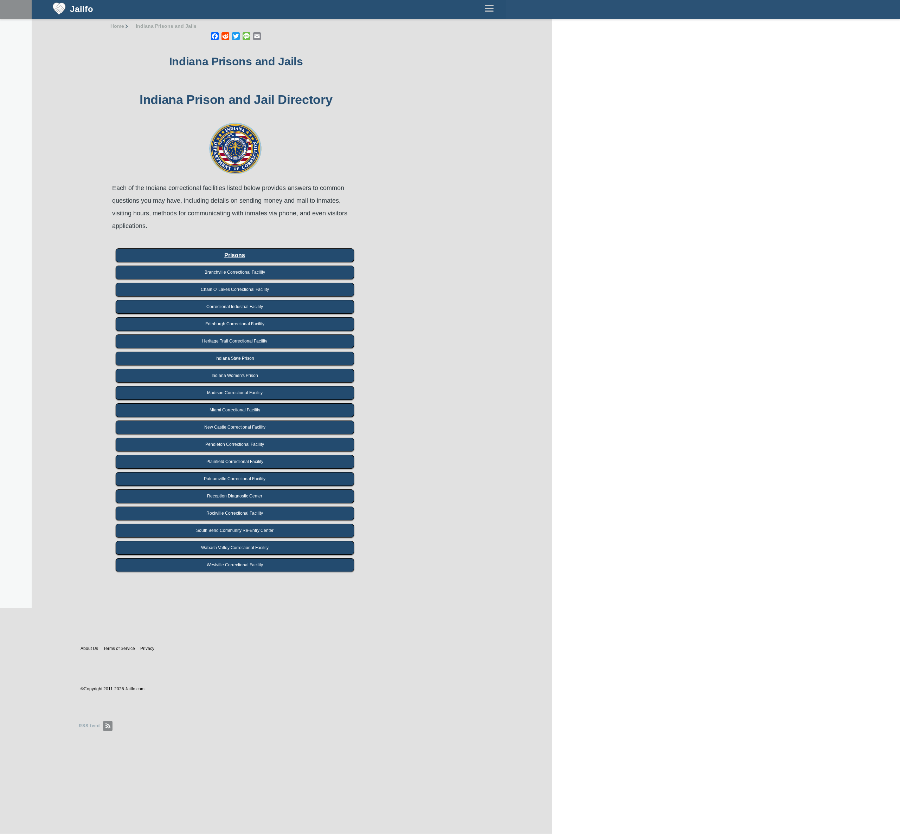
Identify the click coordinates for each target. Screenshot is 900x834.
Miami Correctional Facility (235, 410)
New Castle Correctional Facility (234, 427)
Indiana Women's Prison (235, 375)
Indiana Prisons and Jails (166, 26)
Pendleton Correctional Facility (234, 444)
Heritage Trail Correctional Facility (234, 341)
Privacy (147, 648)
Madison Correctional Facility (235, 392)
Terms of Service (119, 648)
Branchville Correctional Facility (235, 272)
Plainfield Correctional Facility (234, 461)
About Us (89, 648)
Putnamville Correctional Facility (234, 478)
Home (117, 26)
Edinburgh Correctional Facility (234, 323)
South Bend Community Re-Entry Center (235, 530)
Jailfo (82, 9)
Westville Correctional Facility (235, 564)
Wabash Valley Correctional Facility (235, 547)
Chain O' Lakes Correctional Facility (235, 289)
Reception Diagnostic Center (234, 496)
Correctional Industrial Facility (234, 306)
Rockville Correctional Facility (234, 513)
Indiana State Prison (235, 358)
